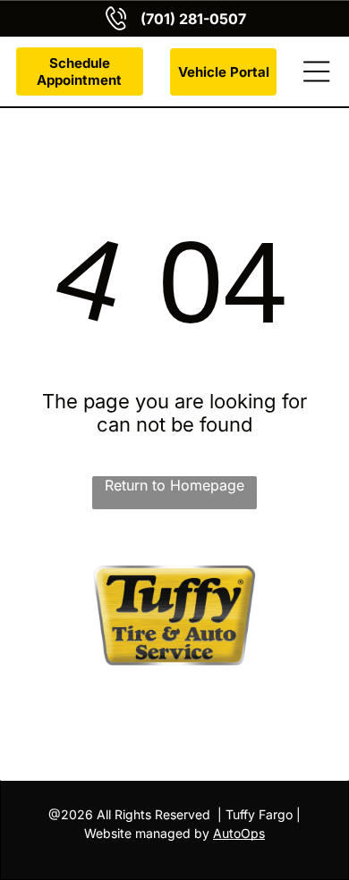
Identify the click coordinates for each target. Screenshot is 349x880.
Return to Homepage (174, 485)
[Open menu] (316, 71)
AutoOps (239, 833)
